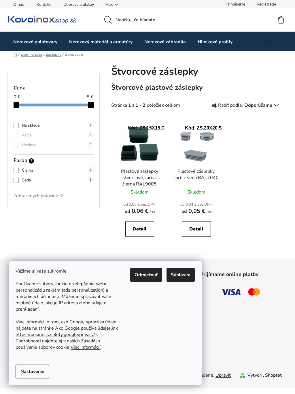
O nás (18, 4)
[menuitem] (35, 42)
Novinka (56, 145)
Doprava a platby (78, 4)
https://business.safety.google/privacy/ (55, 334)
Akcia (56, 135)
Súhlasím (180, 275)
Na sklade (56, 125)
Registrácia (266, 4)
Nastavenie (32, 371)
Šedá (56, 180)
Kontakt (44, 4)
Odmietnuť (146, 275)
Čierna (56, 170)
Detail (140, 229)
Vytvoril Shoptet (264, 375)
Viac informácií (86, 347)
